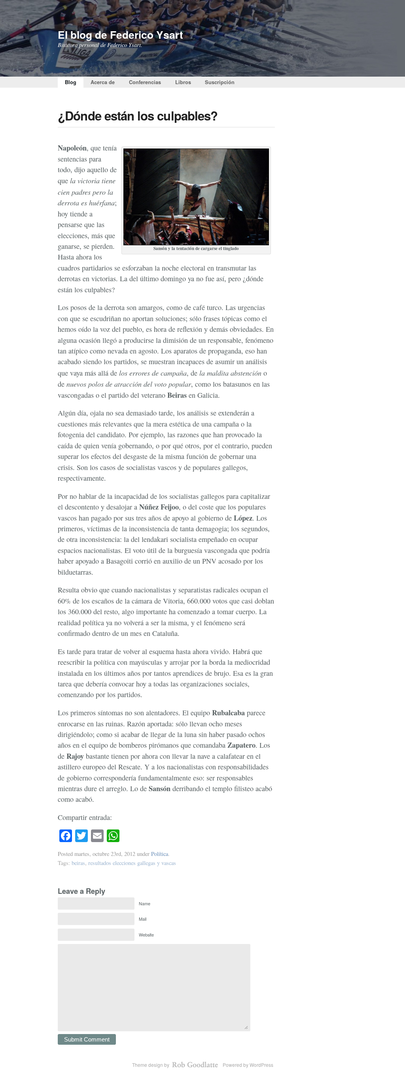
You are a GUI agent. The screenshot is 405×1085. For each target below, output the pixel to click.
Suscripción (220, 82)
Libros (183, 82)
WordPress (261, 1064)
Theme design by (151, 1064)
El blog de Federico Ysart (120, 34)
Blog (70, 82)
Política (159, 853)
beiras (78, 863)
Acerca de (103, 82)
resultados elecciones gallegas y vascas (132, 863)
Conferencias (145, 82)
